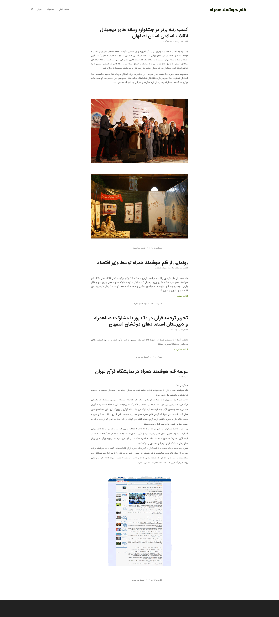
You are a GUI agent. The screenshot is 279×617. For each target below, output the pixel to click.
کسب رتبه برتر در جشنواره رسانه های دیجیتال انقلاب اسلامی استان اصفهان (144, 33)
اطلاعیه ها (184, 41)
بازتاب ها (175, 268)
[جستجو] (32, 9)
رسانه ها (176, 41)
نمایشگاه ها (167, 41)
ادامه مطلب (182, 296)
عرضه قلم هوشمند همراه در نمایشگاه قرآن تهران (141, 372)
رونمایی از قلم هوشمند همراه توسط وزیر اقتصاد (142, 263)
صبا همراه (136, 248)
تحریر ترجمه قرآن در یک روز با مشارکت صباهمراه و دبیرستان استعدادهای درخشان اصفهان (141, 321)
